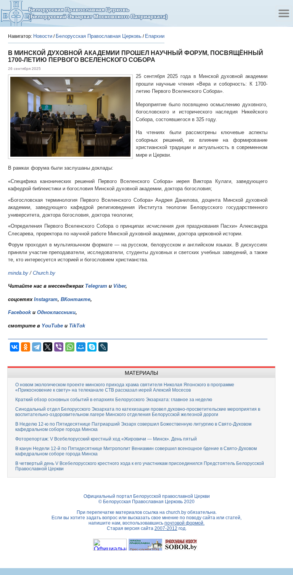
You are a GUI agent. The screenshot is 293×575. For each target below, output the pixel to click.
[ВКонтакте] (14, 346)
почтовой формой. (184, 523)
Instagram (46, 299)
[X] (47, 346)
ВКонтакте (75, 299)
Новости (42, 36)
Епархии (154, 36)
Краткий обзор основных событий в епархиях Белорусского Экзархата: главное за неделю (113, 399)
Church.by (44, 273)
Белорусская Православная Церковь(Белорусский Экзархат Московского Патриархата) (98, 12)
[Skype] (92, 346)
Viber (119, 286)
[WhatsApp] (69, 346)
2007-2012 (166, 528)
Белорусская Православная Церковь (99, 36)
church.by (176, 512)
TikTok (77, 326)
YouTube (53, 326)
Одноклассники (56, 312)
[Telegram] (36, 346)
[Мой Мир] (80, 346)
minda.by (18, 273)
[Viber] (58, 346)
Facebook (19, 312)
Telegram (96, 286)
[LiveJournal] (103, 346)
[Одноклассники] (25, 346)
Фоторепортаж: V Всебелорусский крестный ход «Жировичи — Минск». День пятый (106, 439)
